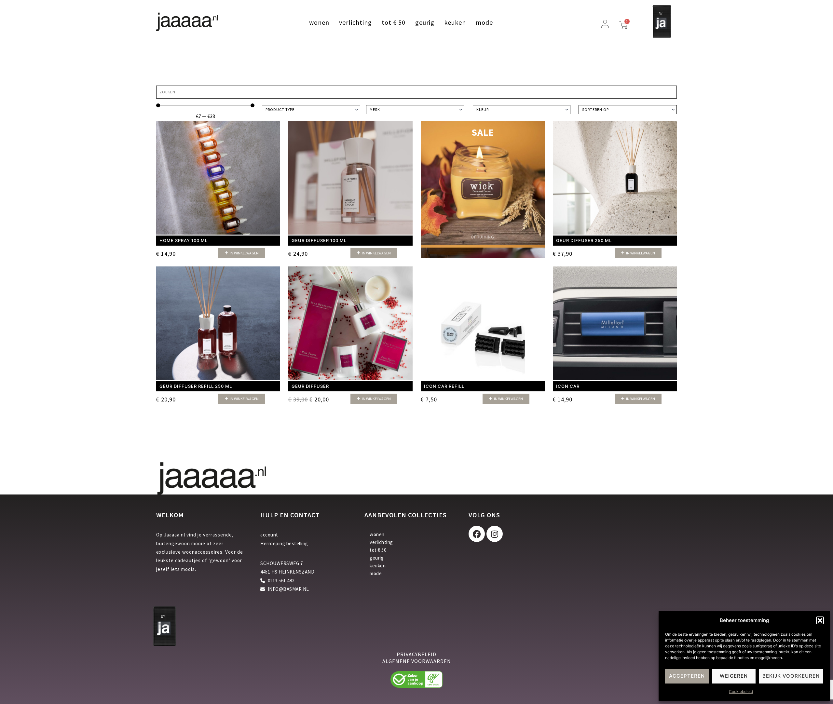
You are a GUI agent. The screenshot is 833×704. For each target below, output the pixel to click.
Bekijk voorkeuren (791, 676)
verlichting (355, 22)
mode (484, 22)
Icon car (568, 386)
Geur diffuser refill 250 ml (195, 386)
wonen (319, 22)
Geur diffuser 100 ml (319, 240)
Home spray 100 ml (183, 240)
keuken (455, 22)
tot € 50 (393, 22)
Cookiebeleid (741, 691)
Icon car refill (444, 386)
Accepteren (687, 676)
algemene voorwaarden (416, 661)
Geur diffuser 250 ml (584, 240)
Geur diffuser (310, 386)
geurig (424, 22)
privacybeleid (416, 654)
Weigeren (734, 676)
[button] (820, 620)
